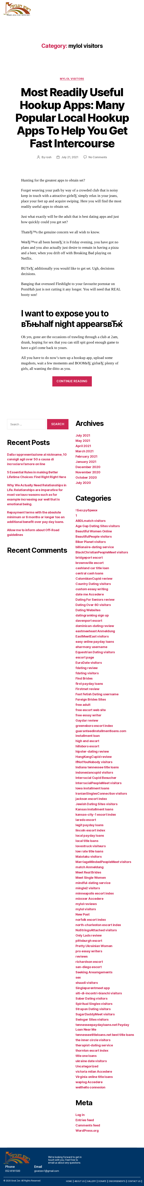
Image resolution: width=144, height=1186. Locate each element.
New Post (83, 914)
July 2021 (83, 435)
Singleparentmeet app (93, 988)
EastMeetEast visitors (92, 636)
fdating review (87, 668)
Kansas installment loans (94, 809)
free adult (83, 705)
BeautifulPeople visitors (94, 536)
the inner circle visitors (93, 1040)
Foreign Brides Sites (91, 699)
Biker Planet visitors (91, 542)
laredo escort (86, 820)
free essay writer (88, 715)
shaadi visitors (87, 983)
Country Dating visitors (93, 584)
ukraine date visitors (91, 1061)
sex (78, 977)
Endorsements (109, 15)
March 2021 (84, 451)
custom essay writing (92, 589)
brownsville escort (90, 563)
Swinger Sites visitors (92, 1019)
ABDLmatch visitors (91, 521)
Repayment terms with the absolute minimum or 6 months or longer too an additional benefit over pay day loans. (35, 517)
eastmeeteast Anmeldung (95, 631)
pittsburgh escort (89, 940)
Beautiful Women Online (94, 531)
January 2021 (86, 462)
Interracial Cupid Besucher (96, 778)
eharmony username (91, 647)
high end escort (87, 741)
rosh (48, 157)
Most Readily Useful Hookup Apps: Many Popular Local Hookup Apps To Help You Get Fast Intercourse (72, 117)
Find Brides (84, 678)
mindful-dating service (93, 883)
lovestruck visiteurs (91, 846)
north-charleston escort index (98, 925)
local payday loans (90, 835)
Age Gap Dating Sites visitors (98, 526)
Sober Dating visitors (91, 998)
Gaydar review (87, 720)
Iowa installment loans (92, 788)
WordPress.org (87, 1130)
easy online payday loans (95, 641)
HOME (69, 1181)
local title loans (87, 841)
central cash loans (89, 573)
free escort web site (91, 710)
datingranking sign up (92, 615)
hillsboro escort (87, 746)
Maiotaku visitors (89, 856)
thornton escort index (92, 1050)
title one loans (86, 1056)
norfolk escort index (91, 919)
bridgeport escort (89, 557)
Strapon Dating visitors (93, 1009)
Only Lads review (89, 935)
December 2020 (88, 467)
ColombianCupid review (94, 578)
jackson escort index (91, 799)
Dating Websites (88, 610)
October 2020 (86, 477)
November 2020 (88, 472)
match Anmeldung (90, 867)
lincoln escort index (90, 830)
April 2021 (83, 446)
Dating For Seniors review (95, 599)
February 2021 (86, 456)
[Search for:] (26, 425)
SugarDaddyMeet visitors (95, 1014)
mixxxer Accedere (89, 898)
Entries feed (85, 1120)
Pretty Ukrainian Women (94, 946)
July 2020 (83, 483)
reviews (82, 956)
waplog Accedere (89, 1082)
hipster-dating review (92, 751)
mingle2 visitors (88, 888)
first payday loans (89, 683)
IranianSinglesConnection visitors (101, 793)
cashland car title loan (92, 568)
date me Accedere (90, 594)
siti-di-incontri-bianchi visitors (99, 993)
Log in (80, 1115)
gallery (77, 15)
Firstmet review (87, 689)
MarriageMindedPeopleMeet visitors (103, 862)
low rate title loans (89, 851)
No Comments (98, 157)
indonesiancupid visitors (94, 772)
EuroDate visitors (89, 662)
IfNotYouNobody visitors (94, 762)
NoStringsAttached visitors (96, 930)
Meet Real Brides (88, 872)
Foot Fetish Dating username (97, 694)
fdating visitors (87, 673)
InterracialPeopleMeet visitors (99, 783)
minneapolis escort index (95, 893)
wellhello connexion (90, 1087)
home (48, 15)
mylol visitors (72, 78)
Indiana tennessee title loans (97, 767)
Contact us (131, 15)
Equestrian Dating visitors (95, 652)
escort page (85, 657)
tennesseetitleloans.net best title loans (105, 1035)
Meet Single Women (91, 877)
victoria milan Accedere (94, 1071)
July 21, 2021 (69, 157)
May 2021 (83, 441)
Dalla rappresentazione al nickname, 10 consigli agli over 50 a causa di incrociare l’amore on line (37, 459)
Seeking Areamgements (94, 972)
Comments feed (88, 1125)
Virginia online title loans (94, 1077)
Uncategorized (87, 1066)
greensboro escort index (94, 726)
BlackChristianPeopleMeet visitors (102, 552)
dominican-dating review (95, 626)
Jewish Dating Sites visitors (96, 804)
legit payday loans (89, 825)
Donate (91, 15)
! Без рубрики (86, 510)
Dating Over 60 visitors (93, 605)
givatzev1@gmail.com (46, 1171)
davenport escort (89, 620)
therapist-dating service (94, 1045)
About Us (63, 15)
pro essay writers (89, 951)
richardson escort (89, 962)
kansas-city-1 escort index (96, 814)
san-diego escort (89, 967)
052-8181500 (12, 1171)
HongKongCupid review (94, 757)
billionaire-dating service (95, 547)
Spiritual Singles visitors (94, 1004)
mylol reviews (86, 904)
